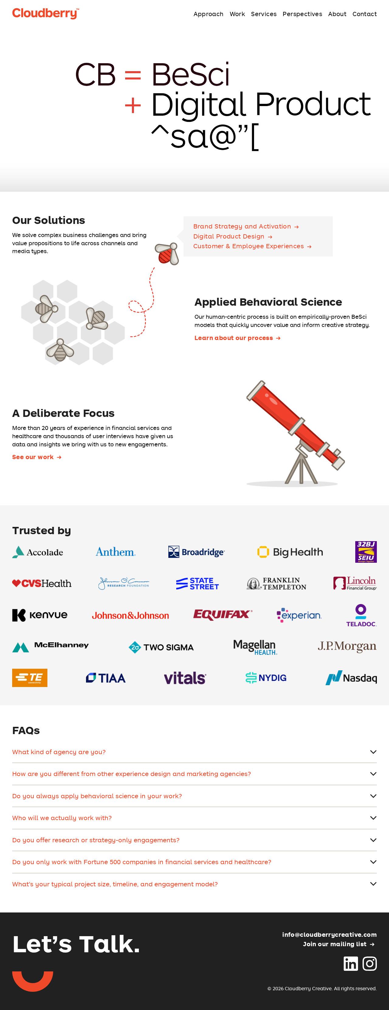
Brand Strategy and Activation (242, 226)
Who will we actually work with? (62, 818)
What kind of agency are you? (59, 752)
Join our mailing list (335, 944)
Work (237, 13)
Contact (365, 13)
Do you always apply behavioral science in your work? (97, 796)
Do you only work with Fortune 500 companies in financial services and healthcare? (141, 862)
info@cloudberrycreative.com (329, 934)
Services (264, 13)
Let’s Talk (76, 943)
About (337, 13)
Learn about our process (233, 338)
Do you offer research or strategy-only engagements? (96, 840)
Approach (208, 13)
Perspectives (302, 13)
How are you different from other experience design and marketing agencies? (131, 774)
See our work (33, 457)
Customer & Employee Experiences (248, 246)
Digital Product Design (229, 236)
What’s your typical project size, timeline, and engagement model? (115, 884)
